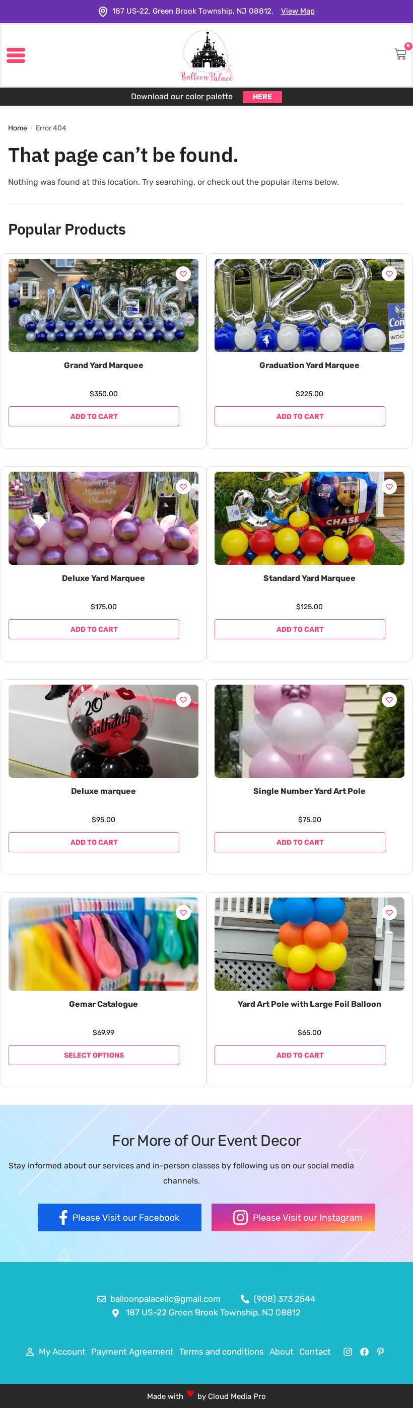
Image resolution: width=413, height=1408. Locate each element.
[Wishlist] (183, 273)
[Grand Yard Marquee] (103, 305)
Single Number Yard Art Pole (309, 791)
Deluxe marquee (103, 791)
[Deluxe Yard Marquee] (103, 518)
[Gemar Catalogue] (103, 944)
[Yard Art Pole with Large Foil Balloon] (309, 944)
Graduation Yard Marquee (309, 365)
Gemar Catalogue (103, 1004)
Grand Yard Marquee (104, 365)
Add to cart (94, 416)
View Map (298, 11)
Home (17, 128)
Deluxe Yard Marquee (103, 578)
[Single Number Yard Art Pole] (309, 731)
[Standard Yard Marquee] (309, 518)
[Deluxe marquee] (103, 731)
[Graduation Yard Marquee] (309, 305)
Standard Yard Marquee (309, 578)
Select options (94, 1055)
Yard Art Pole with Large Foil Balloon (309, 1004)
